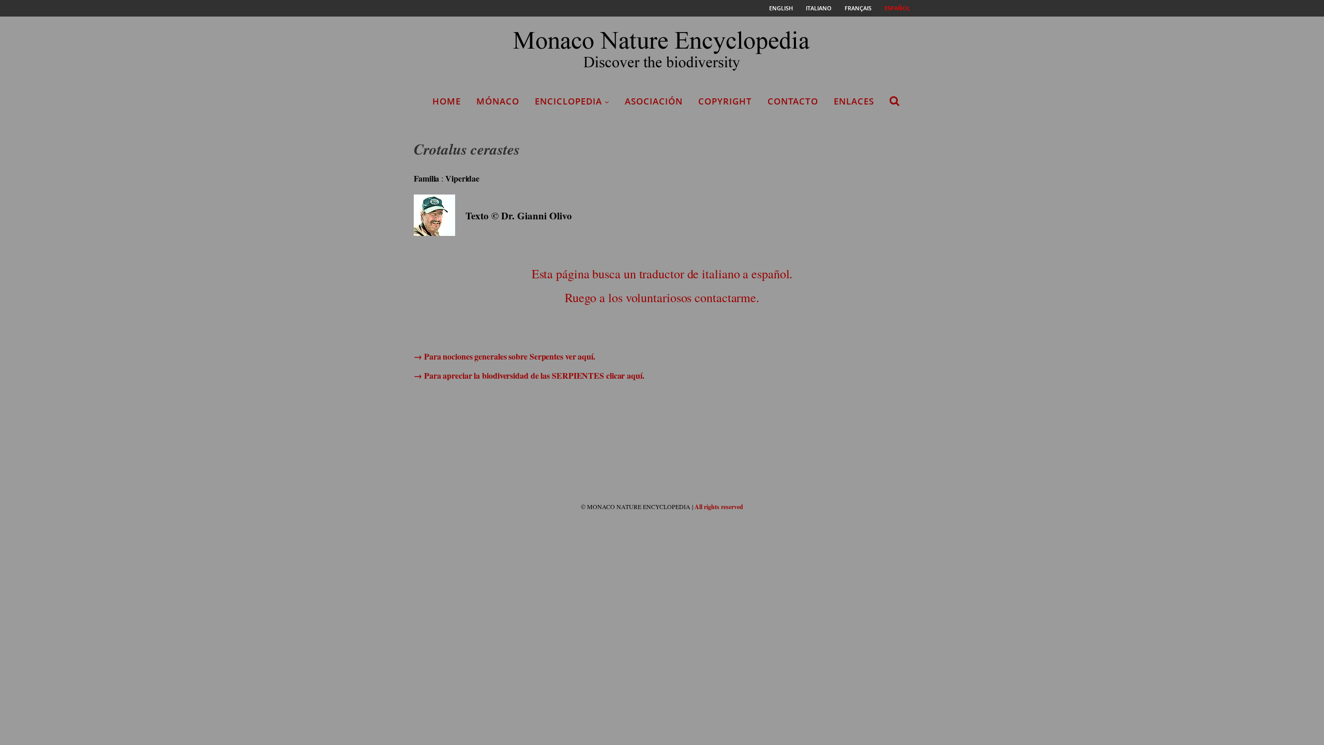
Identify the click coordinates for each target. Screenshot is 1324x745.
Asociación (654, 101)
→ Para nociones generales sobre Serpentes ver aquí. (504, 356)
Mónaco (497, 101)
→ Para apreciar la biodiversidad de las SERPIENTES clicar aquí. (529, 375)
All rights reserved (719, 506)
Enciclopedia (568, 101)
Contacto (793, 101)
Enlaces (854, 101)
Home (446, 101)
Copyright (725, 101)
